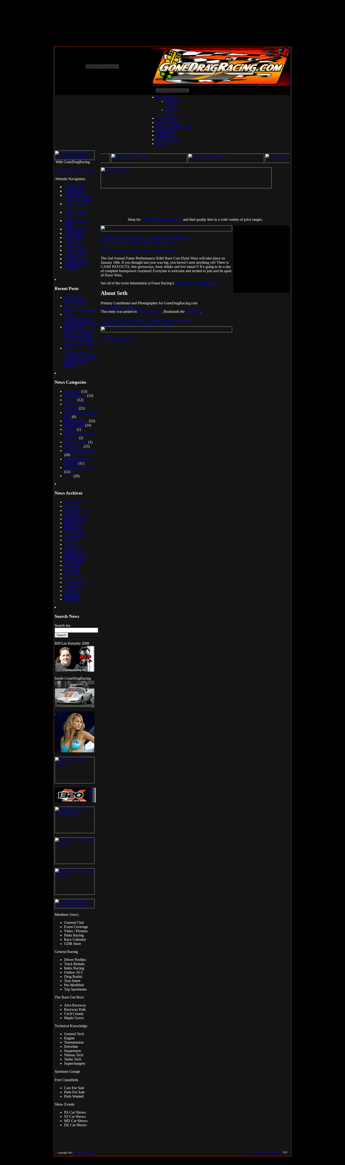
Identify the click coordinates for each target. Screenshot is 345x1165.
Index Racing (74, 425)
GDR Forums (166, 118)
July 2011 (71, 591)
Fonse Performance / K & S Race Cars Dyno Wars (138, 250)
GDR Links (73, 259)
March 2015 (73, 527)
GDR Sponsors (167, 139)
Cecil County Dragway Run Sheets (80, 308)
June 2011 (71, 595)
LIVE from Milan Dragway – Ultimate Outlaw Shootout (145, 238)
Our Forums (73, 191)
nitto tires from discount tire (162, 219)
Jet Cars (70, 429)
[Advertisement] (183, 203)
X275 (68, 476)
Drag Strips (73, 233)
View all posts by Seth (119, 307)
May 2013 (71, 540)
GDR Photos (74, 246)
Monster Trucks (75, 442)
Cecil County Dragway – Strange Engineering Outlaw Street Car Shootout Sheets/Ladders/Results (81, 335)
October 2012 (74, 553)
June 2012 (71, 570)
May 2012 (71, 574)
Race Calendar (75, 229)
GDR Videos (74, 250)
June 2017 (71, 515)
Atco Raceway (75, 396)
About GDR (165, 131)
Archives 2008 (172, 112)
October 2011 (74, 578)
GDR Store (164, 135)
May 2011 (71, 599)
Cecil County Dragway (74, 406)
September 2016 (76, 519)
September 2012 (76, 557)
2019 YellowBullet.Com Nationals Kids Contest (81, 318)
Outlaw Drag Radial (79, 451)
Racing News (166, 97)
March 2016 (73, 523)
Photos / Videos (167, 122)
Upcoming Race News (81, 467)
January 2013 (74, 548)
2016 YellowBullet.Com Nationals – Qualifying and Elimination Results (81, 356)
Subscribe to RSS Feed (75, 170)
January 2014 (74, 532)
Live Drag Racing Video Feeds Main (78, 197)
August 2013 (73, 536)
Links (160, 144)
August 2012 (73, 561)
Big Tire (70, 400)
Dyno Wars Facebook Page (195, 283)
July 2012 (71, 565)
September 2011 (76, 582)
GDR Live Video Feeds (174, 127)
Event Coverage (76, 421)
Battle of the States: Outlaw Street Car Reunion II (140, 242)
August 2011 (73, 586)
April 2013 (72, 544)
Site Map (71, 267)
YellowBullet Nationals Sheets (76, 299)
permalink (193, 312)
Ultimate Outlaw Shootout (76, 461)
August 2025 (73, 502)
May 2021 (71, 506)
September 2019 (76, 510)
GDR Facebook (76, 263)
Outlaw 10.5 (73, 446)
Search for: (63, 625)
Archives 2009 (172, 103)
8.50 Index (72, 391)
